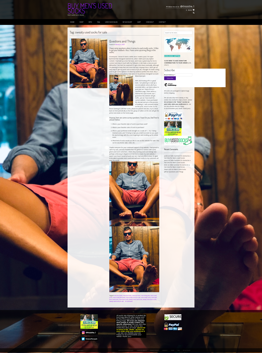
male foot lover (136, 295)
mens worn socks (123, 299)
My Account (127, 22)
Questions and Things (122, 41)
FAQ (98, 22)
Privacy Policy (154, 350)
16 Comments (129, 301)
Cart (139, 22)
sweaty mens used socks (135, 299)
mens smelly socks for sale (133, 297)
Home (72, 22)
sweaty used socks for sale (116, 301)
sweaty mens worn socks (149, 299)
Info (90, 22)
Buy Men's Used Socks (90, 8)
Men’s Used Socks (180, 169)
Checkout (150, 22)
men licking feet (145, 295)
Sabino (76, 350)
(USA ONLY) (177, 63)
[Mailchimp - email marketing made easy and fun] (170, 86)
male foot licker (127, 295)
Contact (162, 22)
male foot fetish (118, 295)
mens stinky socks (146, 297)
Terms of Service (142, 350)
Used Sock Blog (111, 22)
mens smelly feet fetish (119, 297)
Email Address (169, 75)
